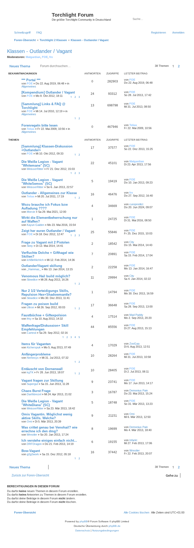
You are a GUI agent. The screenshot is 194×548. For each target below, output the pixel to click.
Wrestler (32, 434)
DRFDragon (34, 443)
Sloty (30, 245)
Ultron (30, 307)
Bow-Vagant (30, 451)
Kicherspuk (34, 347)
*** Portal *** (30, 80)
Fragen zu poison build (39, 304)
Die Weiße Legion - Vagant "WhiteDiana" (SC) (42, 403)
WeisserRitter (35, 168)
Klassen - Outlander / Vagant (39, 51)
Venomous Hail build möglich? (45, 276)
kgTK (30, 372)
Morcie (31, 211)
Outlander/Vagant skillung (41, 266)
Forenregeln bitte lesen (39, 125)
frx (51, 56)
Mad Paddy (136, 314)
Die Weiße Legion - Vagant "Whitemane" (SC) (42, 163)
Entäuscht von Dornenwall (42, 369)
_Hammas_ (34, 269)
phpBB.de (114, 526)
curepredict (136, 204)
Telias (30, 128)
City (131, 241)
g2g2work (33, 454)
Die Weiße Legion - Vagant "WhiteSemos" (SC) (42, 182)
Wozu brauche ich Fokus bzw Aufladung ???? (44, 206)
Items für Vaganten (36, 344)
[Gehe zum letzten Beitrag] (137, 79)
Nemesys (33, 357)
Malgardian (33, 56)
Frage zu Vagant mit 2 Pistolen (45, 242)
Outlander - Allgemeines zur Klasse (49, 193)
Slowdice (32, 279)
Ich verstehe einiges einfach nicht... (49, 440)
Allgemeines (28, 86)
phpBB (84, 521)
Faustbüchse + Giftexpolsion (43, 315)
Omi (29, 421)
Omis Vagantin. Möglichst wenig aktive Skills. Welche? (46, 416)
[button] (184, 66)
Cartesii (31, 332)
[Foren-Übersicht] (30, 16)
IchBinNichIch (35, 259)
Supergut (32, 383)
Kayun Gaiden (35, 224)
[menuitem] (37, 32)
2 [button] (179, 66)
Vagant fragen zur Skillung (42, 380)
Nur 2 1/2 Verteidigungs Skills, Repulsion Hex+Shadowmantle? (46, 292)
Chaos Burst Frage (36, 391)
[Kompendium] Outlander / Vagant (48, 92)
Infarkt (133, 440)
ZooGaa (134, 343)
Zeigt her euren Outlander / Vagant (48, 231)
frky (29, 318)
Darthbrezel (34, 394)
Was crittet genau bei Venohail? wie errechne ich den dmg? (49, 429)
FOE (45, 56)
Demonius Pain (138, 390)
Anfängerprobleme (36, 354)
